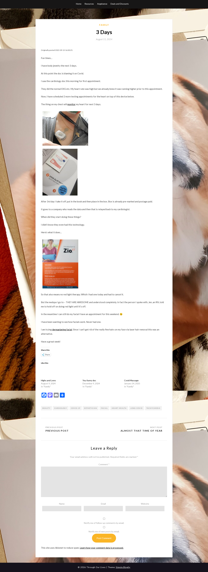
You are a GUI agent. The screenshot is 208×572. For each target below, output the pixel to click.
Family (104, 25)
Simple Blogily (123, 567)
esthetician (90, 408)
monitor (71, 104)
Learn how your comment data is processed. (101, 547)
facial (104, 408)
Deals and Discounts (120, 4)
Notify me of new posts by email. (104, 531)
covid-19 (75, 408)
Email (103, 503)
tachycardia (153, 408)
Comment (104, 464)
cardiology (60, 408)
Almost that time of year (141, 430)
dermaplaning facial (62, 329)
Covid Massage (131, 380)
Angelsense (102, 4)
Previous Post (57, 430)
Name (62, 503)
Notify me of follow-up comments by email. (104, 523)
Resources (89, 4)
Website (145, 503)
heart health (119, 408)
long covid (136, 408)
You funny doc (89, 380)
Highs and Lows (48, 380)
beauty (46, 408)
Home (78, 4)
